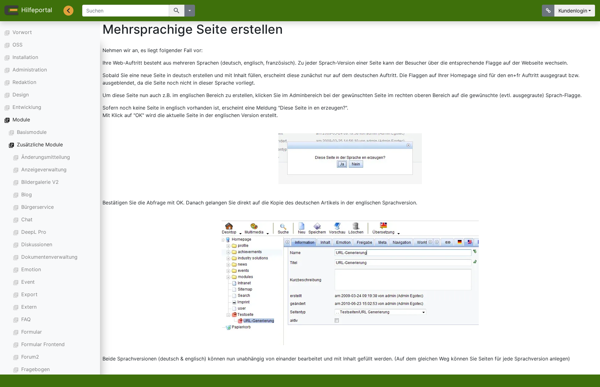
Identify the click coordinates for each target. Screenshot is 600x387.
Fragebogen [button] (35, 369)
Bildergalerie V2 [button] (40, 182)
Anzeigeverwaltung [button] (44, 169)
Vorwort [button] (22, 32)
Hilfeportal (36, 10)
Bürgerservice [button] (37, 207)
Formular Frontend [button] (43, 344)
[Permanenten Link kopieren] (548, 11)
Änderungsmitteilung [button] (45, 157)
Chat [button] (26, 219)
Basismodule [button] (32, 132)
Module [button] (21, 119)
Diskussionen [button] (36, 244)
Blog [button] (26, 194)
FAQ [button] (26, 319)
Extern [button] (29, 307)
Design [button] (20, 94)
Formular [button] (31, 332)
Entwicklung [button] (26, 107)
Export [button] (29, 294)
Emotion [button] (31, 269)
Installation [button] (25, 57)
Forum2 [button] (30, 357)
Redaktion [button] (24, 82)
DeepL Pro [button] (33, 232)
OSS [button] (17, 45)
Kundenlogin (572, 10)
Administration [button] (29, 69)
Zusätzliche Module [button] (40, 144)
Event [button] (28, 282)
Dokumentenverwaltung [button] (49, 257)
